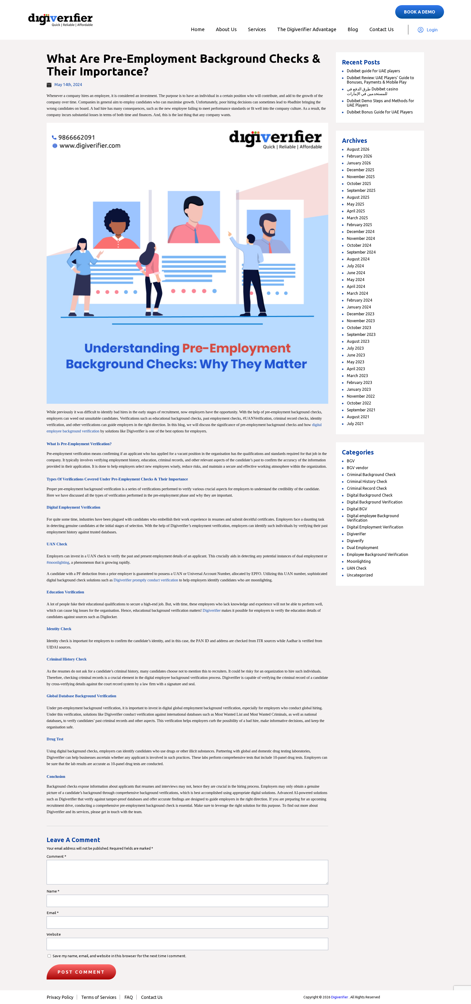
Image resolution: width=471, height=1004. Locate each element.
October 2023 (359, 327)
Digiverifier (356, 534)
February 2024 (359, 300)
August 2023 (358, 341)
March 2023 (357, 375)
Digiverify (355, 541)
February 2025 (359, 224)
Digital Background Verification (375, 502)
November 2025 (361, 176)
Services (257, 29)
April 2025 (356, 211)
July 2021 (355, 423)
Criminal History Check (367, 481)
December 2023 (360, 314)
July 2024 (355, 266)
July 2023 (355, 348)
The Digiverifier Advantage (306, 29)
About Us (226, 29)
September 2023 (361, 334)
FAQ (128, 997)
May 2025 (355, 204)
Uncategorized (360, 575)
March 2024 (357, 293)
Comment (56, 856)
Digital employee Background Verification (373, 518)
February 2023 (359, 382)
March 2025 (357, 218)
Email (53, 913)
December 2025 (360, 170)
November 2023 (361, 320)
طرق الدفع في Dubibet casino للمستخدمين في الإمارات (372, 91)
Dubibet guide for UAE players (373, 71)
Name (53, 891)
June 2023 (356, 355)
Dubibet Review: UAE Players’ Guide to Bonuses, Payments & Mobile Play (380, 79)
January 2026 (359, 163)
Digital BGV (357, 509)
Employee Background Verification (377, 554)
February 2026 (359, 156)
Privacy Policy (60, 997)
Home (198, 29)
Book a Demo (419, 11)
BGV (351, 461)
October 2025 (359, 183)
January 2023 (359, 389)
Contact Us (381, 29)
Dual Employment (362, 547)
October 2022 (359, 403)
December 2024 (360, 231)
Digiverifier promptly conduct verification (146, 580)
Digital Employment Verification (375, 527)
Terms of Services (98, 997)
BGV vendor (357, 467)
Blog (353, 29)
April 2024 (356, 286)
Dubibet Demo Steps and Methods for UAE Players (380, 102)
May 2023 (355, 362)
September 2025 (361, 190)
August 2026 (358, 149)
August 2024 (358, 259)
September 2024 (361, 252)
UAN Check (356, 568)
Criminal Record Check (367, 488)
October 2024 (359, 245)
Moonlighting (359, 561)
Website (54, 934)
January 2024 (359, 307)
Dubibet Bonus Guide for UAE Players (380, 112)
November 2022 (361, 396)
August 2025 (358, 197)
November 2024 (361, 238)
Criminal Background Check (371, 474)
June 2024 (356, 272)
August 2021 (358, 417)
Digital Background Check (369, 495)
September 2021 (361, 410)
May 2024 (355, 279)
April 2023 (356, 369)
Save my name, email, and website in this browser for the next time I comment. (119, 956)
